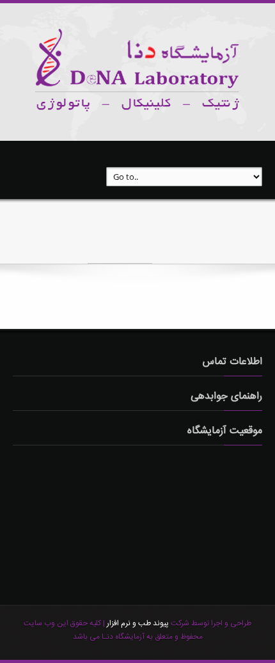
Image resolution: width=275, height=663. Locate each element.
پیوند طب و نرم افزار (137, 623)
